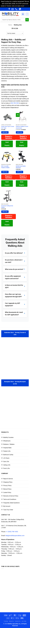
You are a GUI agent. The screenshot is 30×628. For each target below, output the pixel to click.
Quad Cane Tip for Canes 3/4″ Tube (7, 127)
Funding (6, 621)
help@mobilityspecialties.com (14, 535)
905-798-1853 (15, 103)
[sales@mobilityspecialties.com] (13, 9)
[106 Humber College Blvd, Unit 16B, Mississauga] (9, 9)
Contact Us (17, 621)
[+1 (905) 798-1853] (16, 9)
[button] (27, 14)
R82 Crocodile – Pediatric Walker (5, 166)
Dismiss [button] (26, 6)
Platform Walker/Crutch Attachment (22, 127)
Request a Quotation (8, 137)
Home (10, 25)
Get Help (24, 621)
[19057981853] (20, 9)
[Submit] (27, 19)
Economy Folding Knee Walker (7, 206)
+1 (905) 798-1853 (12, 531)
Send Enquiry (7, 143)
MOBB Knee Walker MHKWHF (21, 166)
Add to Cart (4, 132)
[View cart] (23, 14)
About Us (11, 621)
